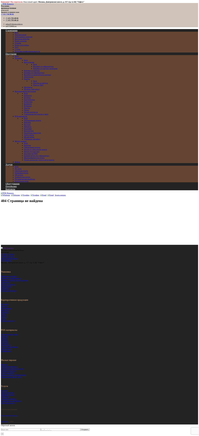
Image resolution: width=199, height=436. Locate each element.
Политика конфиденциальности (9, 415)
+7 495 (12, 18)
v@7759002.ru (11, 26)
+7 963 (7, 14)
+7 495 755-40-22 (7, 256)
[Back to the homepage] (7, 248)
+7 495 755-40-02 (7, 254)
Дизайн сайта (4, 421)
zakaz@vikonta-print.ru (14, 24)
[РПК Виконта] (7, 4)
